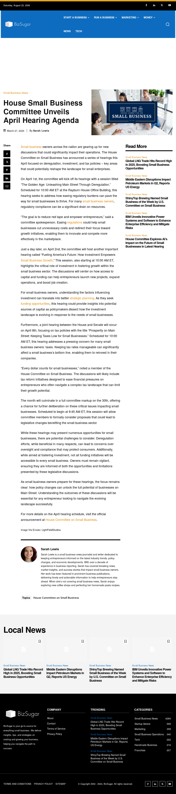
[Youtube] (170, 5)
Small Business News (15, 92)
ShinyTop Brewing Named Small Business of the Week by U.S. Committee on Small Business (146, 202)
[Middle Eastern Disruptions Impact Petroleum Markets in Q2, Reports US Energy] (66, 649)
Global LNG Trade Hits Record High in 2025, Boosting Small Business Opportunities (148, 164)
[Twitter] (162, 5)
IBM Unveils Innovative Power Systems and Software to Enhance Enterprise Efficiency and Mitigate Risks (148, 222)
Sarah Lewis (41, 130)
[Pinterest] (6, 169)
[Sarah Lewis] (29, 567)
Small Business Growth (37, 260)
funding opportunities (35, 303)
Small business (31, 146)
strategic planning (82, 298)
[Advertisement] (88, 64)
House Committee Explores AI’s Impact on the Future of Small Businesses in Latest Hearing (146, 243)
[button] (168, 24)
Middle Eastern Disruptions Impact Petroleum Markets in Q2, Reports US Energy (148, 183)
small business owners (98, 201)
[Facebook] (146, 5)
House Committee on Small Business (71, 519)
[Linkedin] (154, 5)
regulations (74, 222)
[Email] (6, 186)
